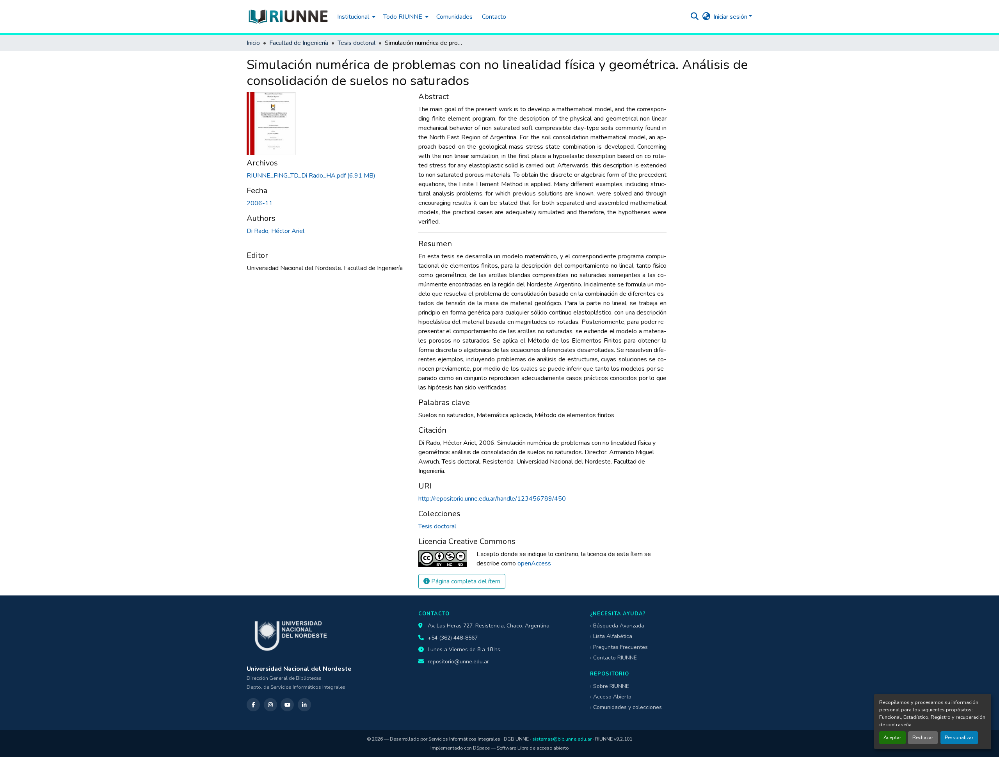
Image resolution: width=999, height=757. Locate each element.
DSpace (481, 748)
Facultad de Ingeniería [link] (298, 43)
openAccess (534, 563)
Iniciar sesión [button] (731, 16)
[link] (328, 175)
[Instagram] (270, 704)
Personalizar (959, 737)
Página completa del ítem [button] (465, 581)
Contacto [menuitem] (494, 16)
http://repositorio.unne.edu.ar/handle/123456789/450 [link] (492, 498)
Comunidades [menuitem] (454, 16)
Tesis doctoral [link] (356, 43)
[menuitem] (355, 16)
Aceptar (892, 737)
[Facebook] (253, 704)
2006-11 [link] (260, 203)
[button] (288, 16)
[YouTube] (287, 704)
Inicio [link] (253, 43)
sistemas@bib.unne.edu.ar (562, 739)
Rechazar (922, 737)
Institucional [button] (353, 16)
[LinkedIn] (304, 704)
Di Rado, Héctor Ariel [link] (275, 231)
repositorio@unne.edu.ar (458, 661)
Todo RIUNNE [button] (402, 16)
